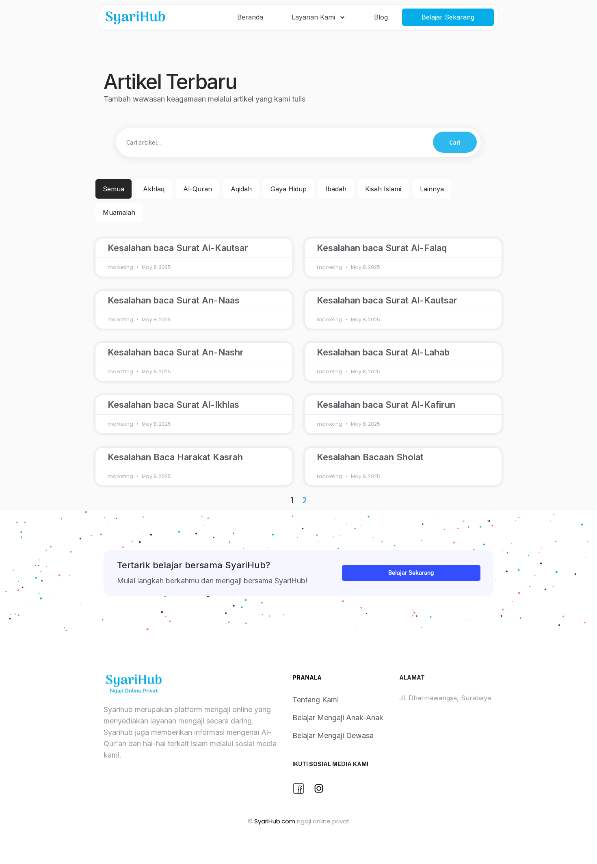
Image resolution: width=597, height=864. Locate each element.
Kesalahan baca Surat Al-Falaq (382, 248)
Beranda (250, 17)
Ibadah (335, 189)
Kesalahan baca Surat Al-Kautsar (178, 248)
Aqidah (241, 189)
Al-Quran (197, 189)
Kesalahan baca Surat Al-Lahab (383, 352)
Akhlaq (153, 189)
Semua (113, 189)
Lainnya (432, 189)
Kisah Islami (383, 189)
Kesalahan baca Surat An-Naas (174, 300)
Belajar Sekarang (448, 17)
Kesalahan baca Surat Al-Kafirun (386, 404)
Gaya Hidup (288, 189)
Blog (381, 17)
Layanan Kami (313, 17)
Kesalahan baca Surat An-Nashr (176, 352)
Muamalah (119, 212)
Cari (455, 142)
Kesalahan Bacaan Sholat (370, 457)
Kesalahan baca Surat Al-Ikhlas (173, 404)
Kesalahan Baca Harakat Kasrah (175, 457)
